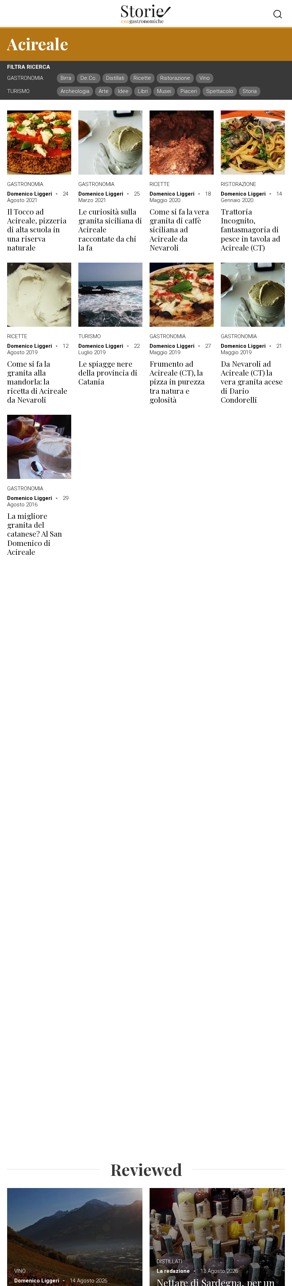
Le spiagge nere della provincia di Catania (107, 372)
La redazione (173, 1271)
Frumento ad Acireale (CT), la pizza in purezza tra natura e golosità (177, 381)
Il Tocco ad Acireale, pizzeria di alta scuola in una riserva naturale (37, 229)
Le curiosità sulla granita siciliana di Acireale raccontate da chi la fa (110, 229)
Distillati (169, 1261)
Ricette (160, 184)
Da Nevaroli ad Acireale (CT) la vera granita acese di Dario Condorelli (252, 381)
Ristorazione (238, 184)
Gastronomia (25, 184)
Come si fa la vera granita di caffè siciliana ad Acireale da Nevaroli (179, 229)
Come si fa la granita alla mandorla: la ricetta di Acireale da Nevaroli (37, 381)
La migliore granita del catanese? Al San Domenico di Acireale (34, 533)
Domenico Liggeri (29, 194)
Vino (20, 1271)
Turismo (89, 336)
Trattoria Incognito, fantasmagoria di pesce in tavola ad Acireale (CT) (250, 229)
